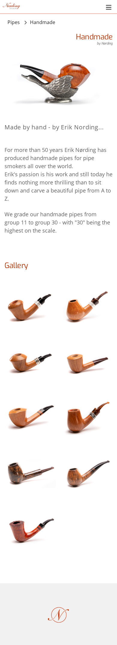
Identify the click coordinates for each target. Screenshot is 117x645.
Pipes (14, 22)
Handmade (42, 22)
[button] (67, 7)
